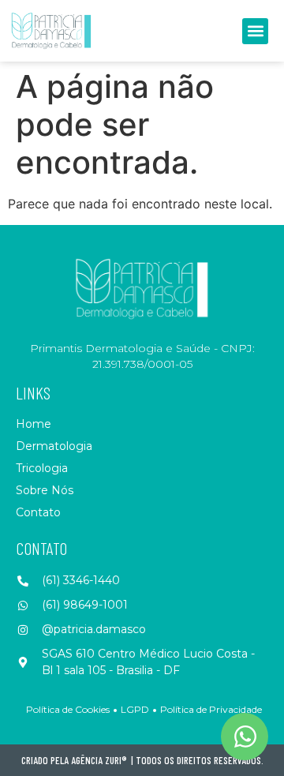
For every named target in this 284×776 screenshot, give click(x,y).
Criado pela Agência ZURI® (74, 760)
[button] (255, 31)
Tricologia (42, 468)
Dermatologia (54, 446)
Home (33, 424)
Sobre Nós (44, 490)
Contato (38, 512)
